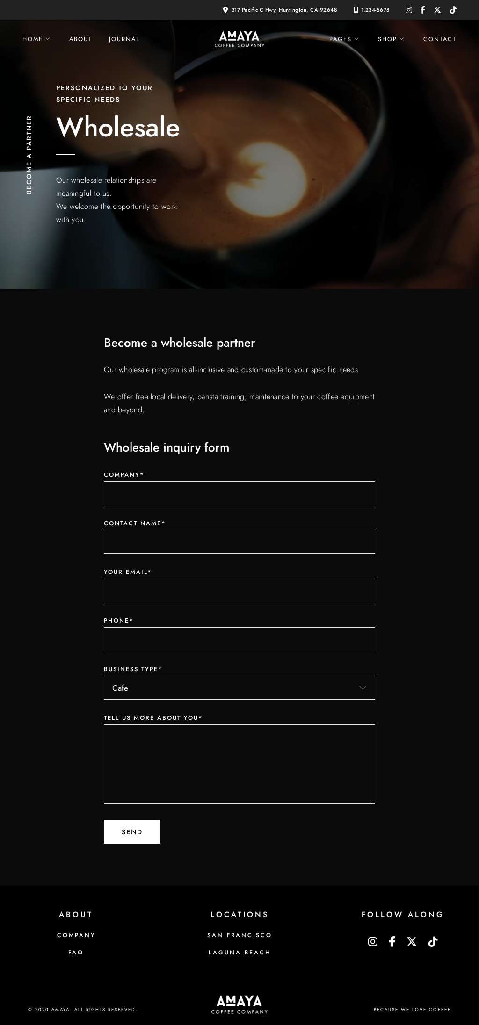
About (80, 39)
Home (32, 39)
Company (76, 935)
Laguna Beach (240, 952)
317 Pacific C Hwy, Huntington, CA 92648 (284, 10)
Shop (387, 39)
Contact (440, 39)
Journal (124, 39)
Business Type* (133, 669)
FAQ (76, 952)
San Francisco (239, 935)
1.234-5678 (375, 10)
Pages (340, 39)
